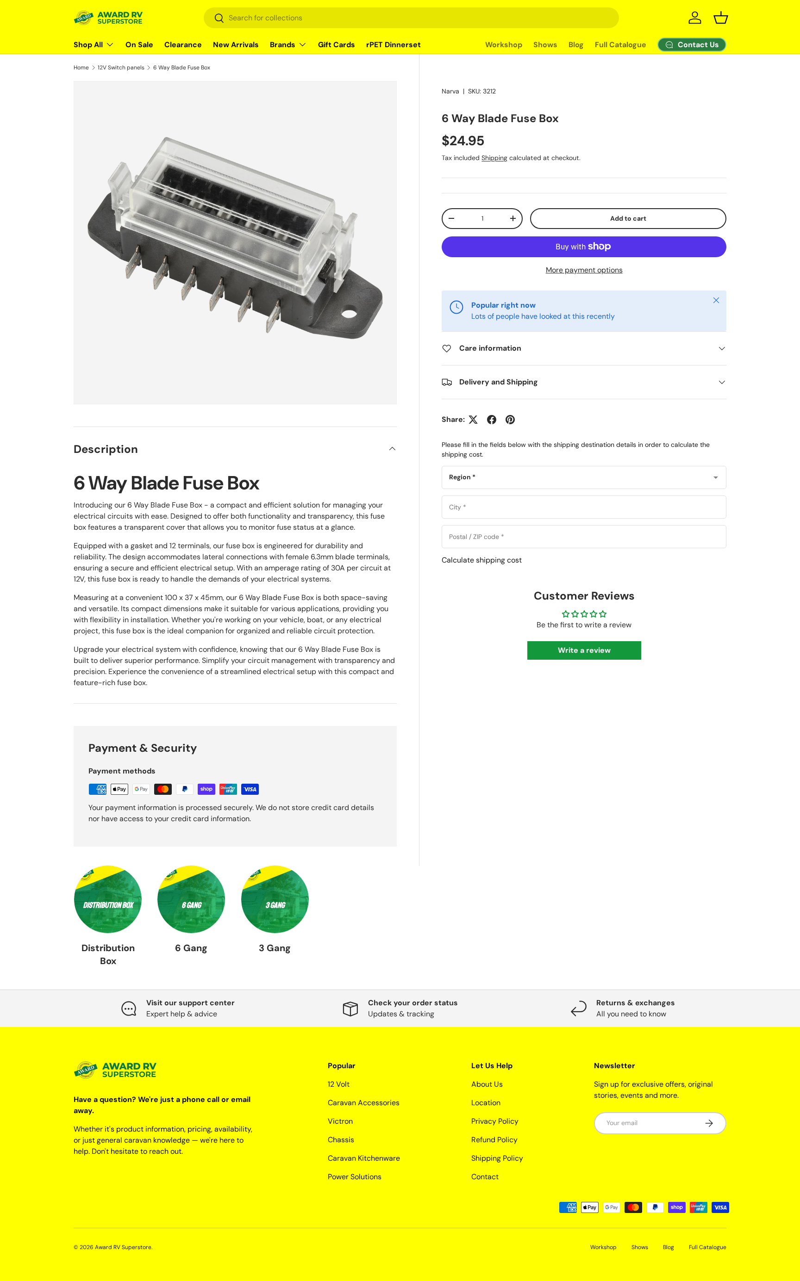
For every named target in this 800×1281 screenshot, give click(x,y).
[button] (721, 17)
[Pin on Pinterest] (510, 419)
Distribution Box (108, 954)
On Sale (139, 45)
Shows (545, 45)
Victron (340, 1121)
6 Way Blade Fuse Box (181, 67)
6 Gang (191, 948)
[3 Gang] (275, 899)
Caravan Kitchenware (364, 1158)
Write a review (584, 650)
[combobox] (411, 17)
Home (81, 67)
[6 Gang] (191, 899)
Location (485, 1103)
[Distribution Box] (108, 899)
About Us (487, 1084)
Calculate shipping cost (482, 560)
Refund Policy (494, 1140)
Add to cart (628, 218)
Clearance (183, 45)
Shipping (494, 158)
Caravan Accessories (364, 1103)
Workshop (503, 45)
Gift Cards (336, 45)
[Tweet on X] (473, 419)
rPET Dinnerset (393, 45)
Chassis (341, 1140)
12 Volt (339, 1084)
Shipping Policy (497, 1158)
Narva (450, 91)
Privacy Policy (495, 1121)
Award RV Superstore (123, 1247)
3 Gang (275, 948)
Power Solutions (354, 1177)
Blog (576, 45)
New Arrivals (236, 45)
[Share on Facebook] (491, 419)
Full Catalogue (620, 45)
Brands (282, 45)
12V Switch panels (121, 67)
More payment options (584, 270)
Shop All (88, 45)
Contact (485, 1177)
